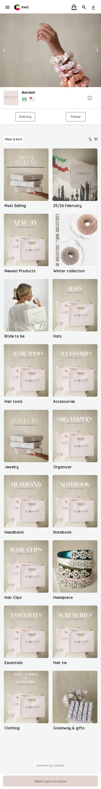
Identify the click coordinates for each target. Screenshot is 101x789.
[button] (50, 98)
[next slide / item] (97, 50)
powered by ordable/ (50, 765)
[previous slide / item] (3, 50)
